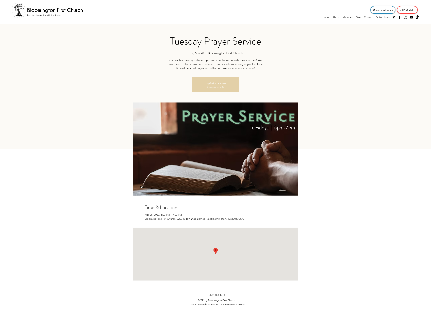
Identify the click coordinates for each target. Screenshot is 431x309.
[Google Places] (394, 17)
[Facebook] (399, 17)
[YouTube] (411, 17)
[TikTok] (417, 17)
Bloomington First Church (55, 10)
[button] (347, 17)
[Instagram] (405, 17)
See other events (215, 87)
